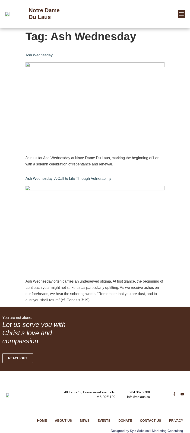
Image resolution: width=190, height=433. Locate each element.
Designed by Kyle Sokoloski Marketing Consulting (147, 431)
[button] (181, 14)
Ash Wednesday (39, 55)
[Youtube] (182, 394)
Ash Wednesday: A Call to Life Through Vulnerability (68, 178)
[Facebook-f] (174, 394)
